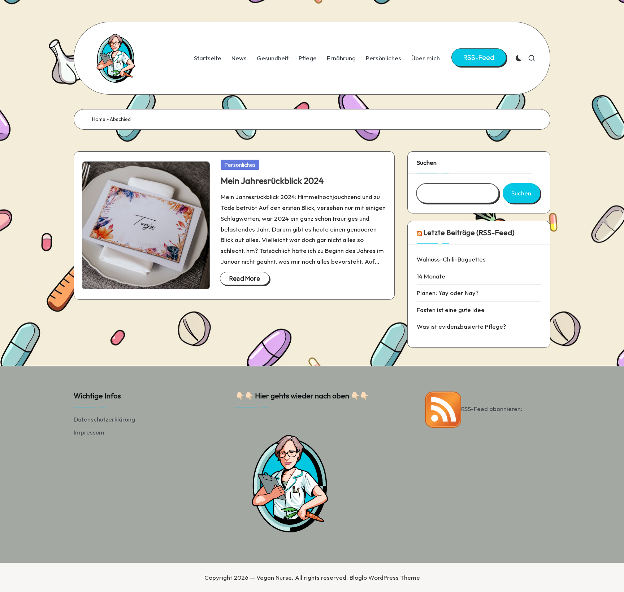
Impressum (89, 432)
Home (98, 119)
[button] (478, 57)
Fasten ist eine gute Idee (451, 310)
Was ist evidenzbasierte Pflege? (461, 326)
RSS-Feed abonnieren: (491, 408)
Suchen (427, 162)
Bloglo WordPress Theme (385, 577)
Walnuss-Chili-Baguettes (451, 259)
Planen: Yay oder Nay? (447, 293)
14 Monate (431, 276)
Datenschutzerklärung (104, 419)
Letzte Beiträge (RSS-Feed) (469, 232)
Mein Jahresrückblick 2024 (272, 180)
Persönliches (240, 164)
